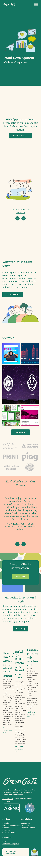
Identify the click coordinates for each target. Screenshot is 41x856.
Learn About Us (12, 294)
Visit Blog (20, 629)
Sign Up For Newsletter (11, 852)
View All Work (20, 432)
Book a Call (20, 576)
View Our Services (20, 136)
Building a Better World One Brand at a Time (20, 665)
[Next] (23, 218)
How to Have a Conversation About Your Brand (8, 664)
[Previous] (17, 218)
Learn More (20, 213)
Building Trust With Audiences (32, 657)
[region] (20, 196)
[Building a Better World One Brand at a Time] (20, 645)
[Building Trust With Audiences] (33, 644)
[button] (35, 639)
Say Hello (6, 801)
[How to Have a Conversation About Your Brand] (8, 646)
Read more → (8, 728)
